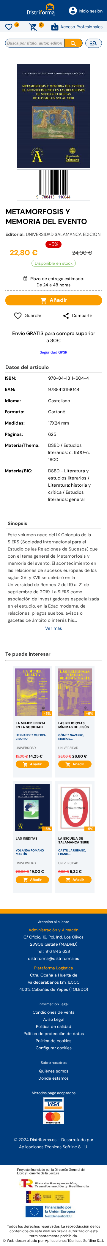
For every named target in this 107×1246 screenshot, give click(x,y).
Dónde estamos (53, 1078)
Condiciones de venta (54, 1012)
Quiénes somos (53, 1071)
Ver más (53, 628)
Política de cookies (53, 1040)
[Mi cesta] (33, 26)
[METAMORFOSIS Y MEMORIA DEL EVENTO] (53, 116)
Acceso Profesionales (81, 26)
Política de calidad (53, 1026)
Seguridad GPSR (53, 352)
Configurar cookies (54, 1048)
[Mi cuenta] (55, 26)
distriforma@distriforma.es (53, 958)
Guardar (32, 315)
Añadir (57, 300)
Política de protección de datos (53, 1033)
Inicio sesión (91, 11)
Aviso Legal (53, 1019)
